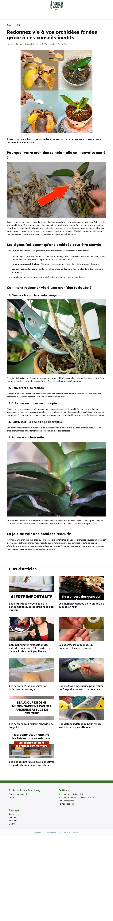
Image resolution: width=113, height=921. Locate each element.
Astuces (20, 25)
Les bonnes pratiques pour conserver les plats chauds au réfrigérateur (31, 763)
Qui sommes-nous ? (18, 794)
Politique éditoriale (67, 804)
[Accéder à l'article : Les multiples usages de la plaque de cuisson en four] (81, 588)
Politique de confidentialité (71, 794)
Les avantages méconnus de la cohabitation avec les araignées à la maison (31, 607)
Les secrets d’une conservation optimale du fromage (28, 687)
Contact (12, 797)
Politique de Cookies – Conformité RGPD (77, 797)
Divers (12, 824)
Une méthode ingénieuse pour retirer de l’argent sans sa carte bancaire (81, 687)
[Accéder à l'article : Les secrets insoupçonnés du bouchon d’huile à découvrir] (81, 629)
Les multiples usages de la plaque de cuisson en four (81, 605)
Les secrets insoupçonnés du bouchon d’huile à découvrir (76, 646)
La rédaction (16, 44)
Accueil (10, 25)
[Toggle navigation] (4, 5)
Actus (11, 814)
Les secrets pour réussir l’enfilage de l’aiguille (31, 725)
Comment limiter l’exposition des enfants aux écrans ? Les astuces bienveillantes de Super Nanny (29, 648)
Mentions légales (66, 800)
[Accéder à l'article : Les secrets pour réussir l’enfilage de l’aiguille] (31, 708)
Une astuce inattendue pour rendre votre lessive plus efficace (80, 725)
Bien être (13, 820)
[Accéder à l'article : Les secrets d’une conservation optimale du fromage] (31, 670)
